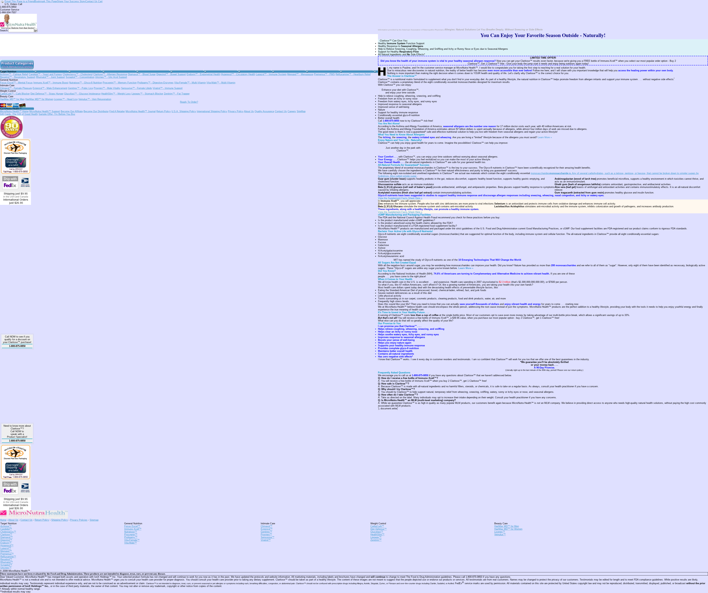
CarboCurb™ (15, 93)
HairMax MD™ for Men (12, 99)
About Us (249, 111)
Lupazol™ (271, 74)
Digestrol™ (171, 74)
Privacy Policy (235, 111)
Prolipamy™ (155, 82)
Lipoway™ (147, 93)
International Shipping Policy (212, 111)
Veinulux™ (94, 99)
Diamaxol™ (142, 74)
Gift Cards (19, 114)
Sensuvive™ (136, 88)
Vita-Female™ (190, 82)
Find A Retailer (117, 111)
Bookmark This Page (45, 1)
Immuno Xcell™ (50, 82)
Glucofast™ (82, 93)
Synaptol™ (80, 77)
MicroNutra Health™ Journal (141, 111)
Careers (292, 111)
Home (3, 520)
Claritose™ (110, 74)
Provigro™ (107, 88)
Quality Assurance (264, 111)
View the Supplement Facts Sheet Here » (400, 198)
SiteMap (301, 111)
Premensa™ (324, 74)
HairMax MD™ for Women (39, 99)
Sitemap (94, 520)
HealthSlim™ (116, 93)
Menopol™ (300, 74)
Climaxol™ (16, 88)
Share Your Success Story (71, 1)
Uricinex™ (111, 77)
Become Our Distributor (96, 111)
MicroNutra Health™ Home (14, 111)
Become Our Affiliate (72, 111)
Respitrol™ (17, 77)
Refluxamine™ (353, 74)
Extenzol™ (50, 88)
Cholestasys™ (78, 74)
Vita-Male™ (220, 82)
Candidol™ (45, 74)
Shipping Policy (59, 520)
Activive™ (14, 74)
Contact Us (91, 1)
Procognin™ (120, 82)
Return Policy (163, 111)
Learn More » (545, 137)
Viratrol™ (168, 88)
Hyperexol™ (238, 74)
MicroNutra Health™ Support (44, 111)
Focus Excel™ (16, 82)
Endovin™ (203, 74)
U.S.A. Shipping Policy (183, 111)
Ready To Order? (189, 102)
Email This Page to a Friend (19, 1)
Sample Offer (57, 114)
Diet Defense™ (46, 93)
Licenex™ (66, 99)
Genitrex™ (80, 88)
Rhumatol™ (50, 77)
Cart (100, 1)
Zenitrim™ (177, 93)
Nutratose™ (85, 82)
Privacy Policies (78, 520)
